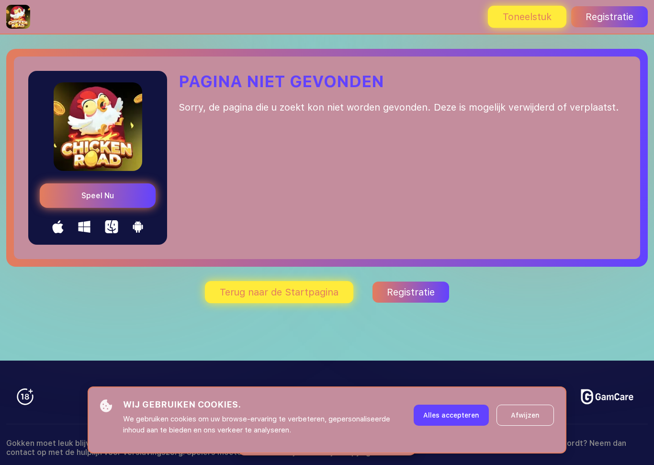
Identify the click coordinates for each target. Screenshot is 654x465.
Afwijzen (525, 415)
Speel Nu (97, 195)
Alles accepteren (451, 415)
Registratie (609, 17)
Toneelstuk (527, 17)
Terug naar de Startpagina (279, 292)
